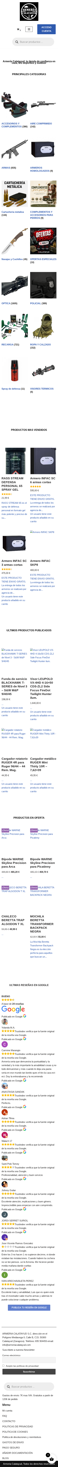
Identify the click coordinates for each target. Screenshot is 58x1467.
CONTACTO (8, 1421)
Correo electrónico (11, 1355)
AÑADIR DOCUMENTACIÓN (17, 1453)
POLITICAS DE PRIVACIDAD (17, 1426)
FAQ (4, 1416)
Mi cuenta (7, 1410)
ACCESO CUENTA (46, 29)
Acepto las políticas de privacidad (22, 1366)
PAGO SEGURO (11, 1447)
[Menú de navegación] (29, 29)
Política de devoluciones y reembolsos (21, 1437)
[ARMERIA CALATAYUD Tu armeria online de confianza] (29, 11)
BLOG (5, 1458)
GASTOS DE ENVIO (13, 1442)
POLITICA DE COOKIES (15, 1431)
